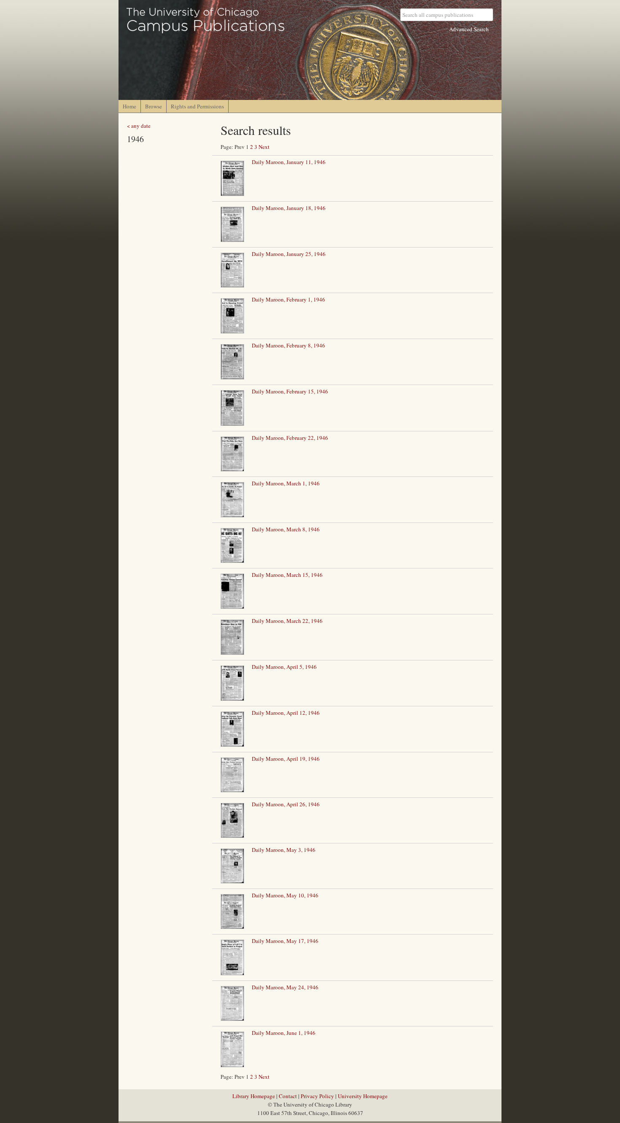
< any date (139, 125)
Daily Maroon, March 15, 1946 (287, 575)
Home (129, 106)
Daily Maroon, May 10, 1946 (285, 895)
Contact (288, 1096)
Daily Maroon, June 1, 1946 (283, 1033)
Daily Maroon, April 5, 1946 (284, 667)
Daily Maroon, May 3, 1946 (283, 850)
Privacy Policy (317, 1096)
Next (264, 147)
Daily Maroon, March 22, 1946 (287, 621)
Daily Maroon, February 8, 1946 (288, 345)
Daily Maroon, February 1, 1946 (288, 299)
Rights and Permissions (197, 106)
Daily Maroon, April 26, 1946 (286, 804)
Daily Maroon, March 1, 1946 (286, 483)
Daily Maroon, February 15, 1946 (290, 391)
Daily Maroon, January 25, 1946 (289, 254)
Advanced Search (469, 29)
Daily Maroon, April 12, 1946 (286, 712)
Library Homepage (253, 1096)
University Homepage (363, 1096)
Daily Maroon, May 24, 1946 (285, 987)
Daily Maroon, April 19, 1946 (286, 758)
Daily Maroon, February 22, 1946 (290, 438)
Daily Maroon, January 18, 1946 (289, 208)
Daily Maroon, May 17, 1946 (285, 941)
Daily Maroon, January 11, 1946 (289, 162)
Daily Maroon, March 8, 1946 (286, 529)
